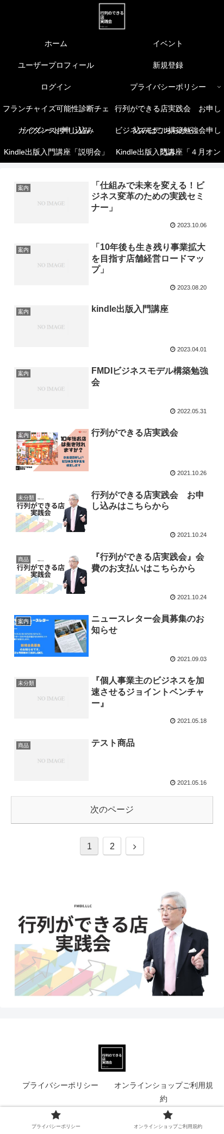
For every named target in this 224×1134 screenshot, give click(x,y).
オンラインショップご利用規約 (163, 1092)
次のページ (112, 809)
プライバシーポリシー (60, 1085)
